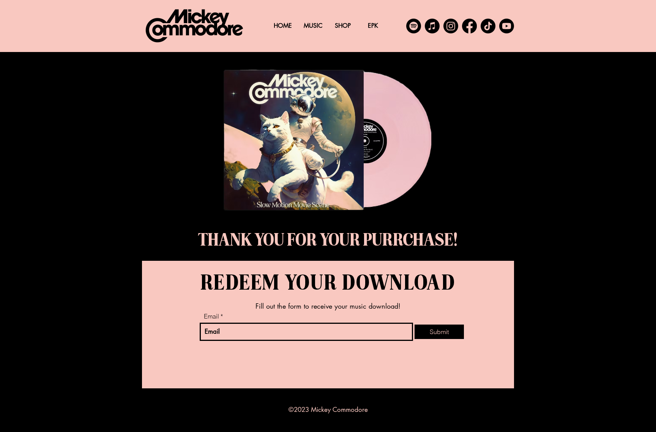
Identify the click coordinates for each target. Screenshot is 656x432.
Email (211, 316)
